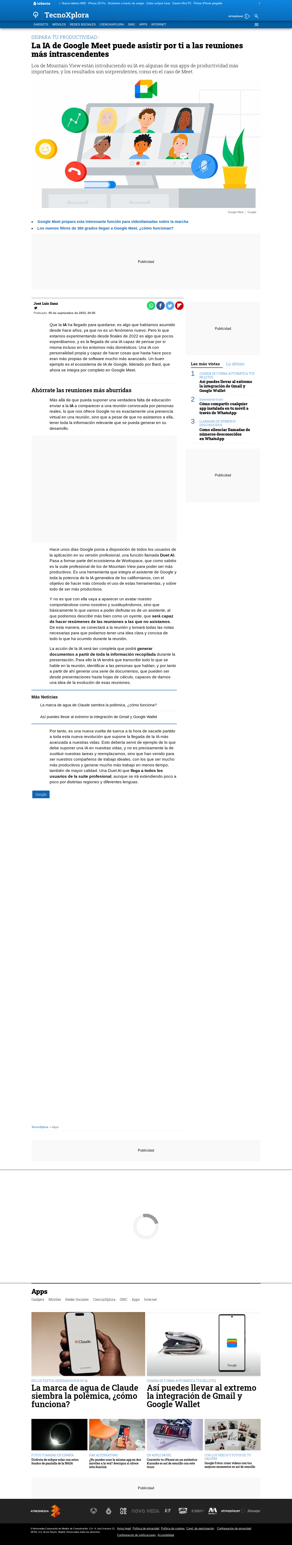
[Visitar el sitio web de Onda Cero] (183, 1511)
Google (40, 794)
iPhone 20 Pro (97, 3)
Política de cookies (173, 1528)
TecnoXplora (39, 1127)
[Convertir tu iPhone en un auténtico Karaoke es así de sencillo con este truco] (175, 1435)
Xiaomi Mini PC (182, 3)
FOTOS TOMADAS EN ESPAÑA (52, 1455)
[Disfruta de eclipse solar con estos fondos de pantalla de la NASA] (59, 1435)
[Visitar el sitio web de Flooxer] (254, 1511)
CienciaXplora (112, 24)
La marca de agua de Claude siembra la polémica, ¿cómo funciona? (98, 705)
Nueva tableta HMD (74, 3)
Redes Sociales (83, 24)
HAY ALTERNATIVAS (103, 1455)
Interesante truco (211, 399)
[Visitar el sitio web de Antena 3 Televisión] (93, 1511)
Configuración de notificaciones (136, 1535)
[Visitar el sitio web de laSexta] (108, 1511)
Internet (158, 24)
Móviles (59, 24)
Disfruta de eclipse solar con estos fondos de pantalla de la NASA (55, 1461)
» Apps (54, 1127)
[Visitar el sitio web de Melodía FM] (212, 1511)
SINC (131, 24)
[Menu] (256, 24)
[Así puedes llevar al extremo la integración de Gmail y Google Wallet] (204, 1344)
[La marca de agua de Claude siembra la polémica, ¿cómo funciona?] (88, 1344)
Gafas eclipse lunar (158, 3)
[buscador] (256, 16)
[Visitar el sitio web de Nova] (138, 1511)
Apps (143, 24)
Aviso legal (124, 1528)
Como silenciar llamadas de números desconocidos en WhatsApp (224, 434)
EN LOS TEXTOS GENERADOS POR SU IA (59, 1381)
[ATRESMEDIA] (45, 1511)
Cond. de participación (200, 1528)
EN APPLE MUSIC (159, 1455)
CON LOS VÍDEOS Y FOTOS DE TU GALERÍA (228, 1457)
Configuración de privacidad (234, 1528)
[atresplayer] (237, 16)
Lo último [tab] (235, 363)
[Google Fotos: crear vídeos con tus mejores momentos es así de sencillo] (233, 1435)
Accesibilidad (166, 1535)
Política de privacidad (146, 1528)
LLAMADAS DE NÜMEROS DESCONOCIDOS (217, 423)
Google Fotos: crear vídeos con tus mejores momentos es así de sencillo (230, 1465)
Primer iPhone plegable (208, 3)
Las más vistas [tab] (205, 363)
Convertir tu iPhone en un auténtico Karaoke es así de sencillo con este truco (172, 1463)
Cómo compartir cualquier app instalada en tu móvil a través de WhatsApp (223, 408)
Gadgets (41, 24)
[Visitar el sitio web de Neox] (123, 1511)
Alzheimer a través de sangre (126, 3)
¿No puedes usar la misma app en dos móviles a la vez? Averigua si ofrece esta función (115, 1463)
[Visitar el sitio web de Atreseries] (168, 1511)
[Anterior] (58, 3)
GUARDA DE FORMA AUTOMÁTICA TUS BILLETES (226, 375)
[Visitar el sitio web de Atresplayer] (233, 1511)
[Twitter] (36, 308)
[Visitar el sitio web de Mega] (153, 1511)
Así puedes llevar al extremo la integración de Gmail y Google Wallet (98, 717)
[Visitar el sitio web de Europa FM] (197, 1511)
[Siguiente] (258, 3)
